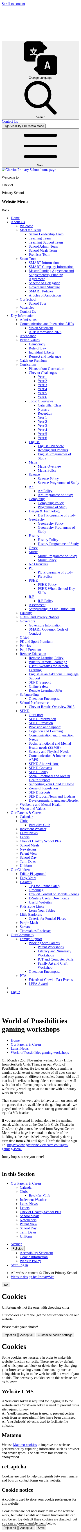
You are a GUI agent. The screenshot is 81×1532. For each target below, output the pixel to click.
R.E (31, 597)
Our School (28, 299)
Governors (27, 621)
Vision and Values (32, 808)
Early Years (28, 878)
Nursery (43, 409)
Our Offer (36, 715)
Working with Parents (44, 943)
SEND (24, 711)
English (34, 442)
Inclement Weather (33, 829)
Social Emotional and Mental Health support (49, 778)
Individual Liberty (41, 352)
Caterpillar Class (49, 405)
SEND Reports (39, 792)
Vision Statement (41, 328)
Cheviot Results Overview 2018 (51, 707)
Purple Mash (29, 923)
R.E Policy (45, 601)
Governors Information (45, 625)
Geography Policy (51, 523)
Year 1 (42, 377)
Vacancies (27, 307)
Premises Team (39, 254)
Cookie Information (34, 1257)
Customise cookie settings (55, 1335)
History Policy (48, 540)
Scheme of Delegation (44, 283)
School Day (28, 857)
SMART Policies (41, 291)
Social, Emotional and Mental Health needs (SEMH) (50, 745)
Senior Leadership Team (46, 234)
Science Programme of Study (58, 483)
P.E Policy (45, 576)
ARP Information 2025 (45, 332)
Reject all (10, 1335)
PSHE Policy (47, 584)
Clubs (24, 821)
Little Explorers (31, 914)
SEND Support (40, 682)
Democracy (37, 344)
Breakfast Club (39, 825)
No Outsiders (38, 564)
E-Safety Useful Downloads (49, 898)
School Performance (34, 703)
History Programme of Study (58, 544)
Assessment (37, 605)
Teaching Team (40, 238)
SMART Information (44, 263)
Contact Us (28, 311)
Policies (25, 646)
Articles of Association (45, 295)
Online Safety (38, 686)
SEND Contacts (40, 768)
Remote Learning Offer (45, 690)
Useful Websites (40, 902)
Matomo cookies (25, 1445)
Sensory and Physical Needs (49, 751)
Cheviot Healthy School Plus (40, 841)
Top (6, 1285)
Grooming (36, 890)
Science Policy (48, 478)
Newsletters (28, 849)
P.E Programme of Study (55, 572)
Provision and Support (45, 727)
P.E (31, 568)
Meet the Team (30, 230)
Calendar (26, 817)
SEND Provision (41, 723)
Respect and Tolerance (45, 356)
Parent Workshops (51, 947)
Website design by (32, 1277)
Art (31, 487)
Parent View (28, 853)
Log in (15, 992)
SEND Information (42, 719)
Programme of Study (52, 507)
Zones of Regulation (43, 788)
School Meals (29, 845)
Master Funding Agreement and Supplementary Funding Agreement (51, 275)
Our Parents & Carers (26, 813)
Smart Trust (28, 259)
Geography (37, 519)
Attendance (28, 336)
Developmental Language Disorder (54, 800)
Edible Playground (33, 874)
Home (15, 218)
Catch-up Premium (33, 360)
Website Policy (30, 1261)
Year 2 (42, 381)
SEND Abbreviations (44, 764)
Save (41, 1528)
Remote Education (33, 654)
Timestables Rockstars (35, 931)
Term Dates (28, 861)
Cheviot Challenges (43, 373)
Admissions (28, 320)
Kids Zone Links (32, 906)
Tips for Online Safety (44, 886)
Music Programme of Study (57, 556)
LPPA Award (38, 984)
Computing (37, 499)
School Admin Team (43, 246)
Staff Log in (19, 1265)
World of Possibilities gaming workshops (40, 1052)
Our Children (20, 870)
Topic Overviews (41, 401)
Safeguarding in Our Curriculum (52, 609)
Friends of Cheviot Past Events (51, 980)
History (34, 536)
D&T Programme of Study (57, 515)
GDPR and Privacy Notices (39, 617)
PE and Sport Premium (36, 641)
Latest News (29, 833)
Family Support (31, 939)
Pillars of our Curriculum (46, 368)
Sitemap (16, 1244)
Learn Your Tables (42, 910)
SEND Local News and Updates (52, 796)
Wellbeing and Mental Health (40, 804)
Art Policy (45, 491)
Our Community (22, 935)
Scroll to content (13, 4)
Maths (33, 462)
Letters (24, 837)
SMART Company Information (51, 267)
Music (33, 552)
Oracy (33, 548)
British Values (30, 340)
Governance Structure (44, 287)
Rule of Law (38, 348)
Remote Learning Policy (46, 658)
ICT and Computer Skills (56, 959)
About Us (18, 222)
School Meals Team (43, 250)
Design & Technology (44, 511)
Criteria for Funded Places (47, 918)
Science (34, 474)
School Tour (37, 303)
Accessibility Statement (36, 1253)
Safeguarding (29, 694)
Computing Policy (51, 503)
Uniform (26, 866)
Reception (45, 413)
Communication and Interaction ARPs (47, 324)
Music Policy (47, 560)
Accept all (26, 1335)
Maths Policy (47, 470)
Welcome (26, 226)
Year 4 (42, 389)
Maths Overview (50, 466)
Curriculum (28, 364)
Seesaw (25, 927)
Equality (26, 613)
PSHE (33, 580)
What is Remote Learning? (48, 662)
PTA (23, 976)
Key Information (22, 316)
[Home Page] (29, 170)
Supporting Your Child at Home (51, 784)
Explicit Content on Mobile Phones (54, 894)
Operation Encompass (44, 698)
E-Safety (26, 882)
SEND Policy (38, 772)
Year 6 (42, 397)
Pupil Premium (30, 650)
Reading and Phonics (53, 450)
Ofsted (24, 637)
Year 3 (42, 385)
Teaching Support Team (46, 242)
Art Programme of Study (55, 495)
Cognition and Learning (46, 731)
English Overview (51, 446)
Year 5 (42, 393)
